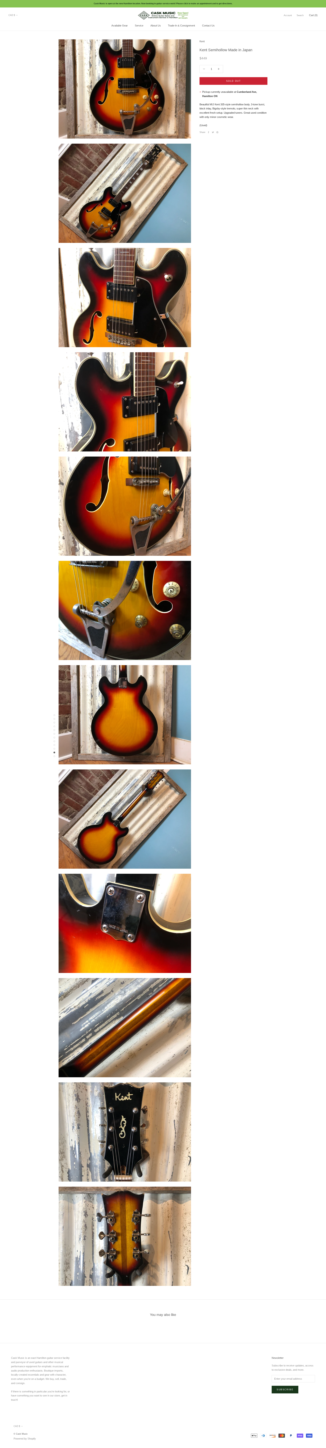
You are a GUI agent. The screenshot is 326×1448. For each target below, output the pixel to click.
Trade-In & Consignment (181, 25)
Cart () (313, 15)
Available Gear (119, 25)
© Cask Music (21, 1434)
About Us (155, 25)
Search (300, 15)
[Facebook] (208, 132)
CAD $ (11, 15)
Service (139, 25)
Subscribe (285, 1389)
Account (288, 15)
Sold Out (233, 81)
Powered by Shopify (25, 1438)
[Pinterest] (217, 132)
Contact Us (208, 25)
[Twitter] (213, 132)
